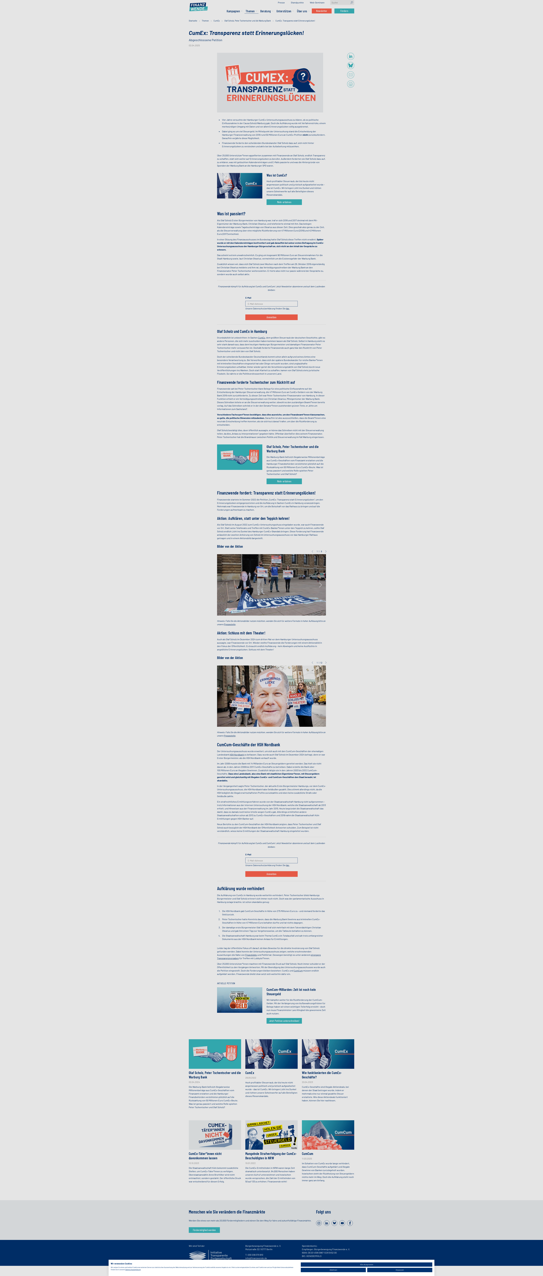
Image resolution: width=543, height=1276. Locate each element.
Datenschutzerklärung (133, 1269)
